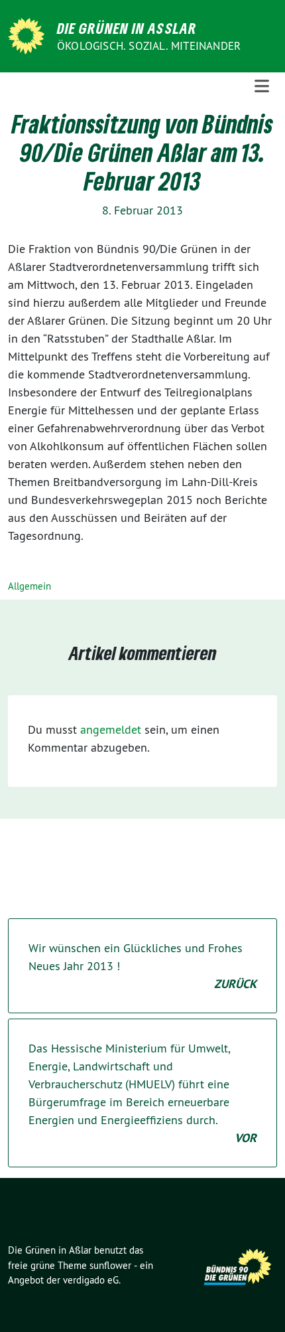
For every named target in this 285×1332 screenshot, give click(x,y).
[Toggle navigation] (262, 86)
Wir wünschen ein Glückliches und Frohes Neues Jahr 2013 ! (142, 965)
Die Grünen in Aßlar (127, 28)
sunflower (110, 1265)
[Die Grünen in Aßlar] (28, 34)
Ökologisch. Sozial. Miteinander (149, 46)
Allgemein (29, 586)
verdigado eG (91, 1280)
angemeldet (110, 729)
